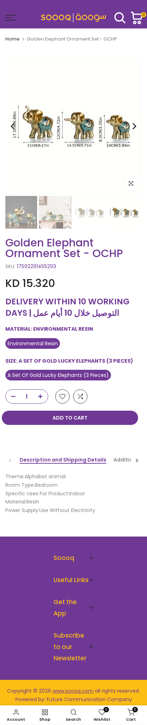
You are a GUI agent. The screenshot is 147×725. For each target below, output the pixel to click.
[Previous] (13, 126)
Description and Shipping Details (63, 460)
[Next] (134, 126)
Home (12, 39)
